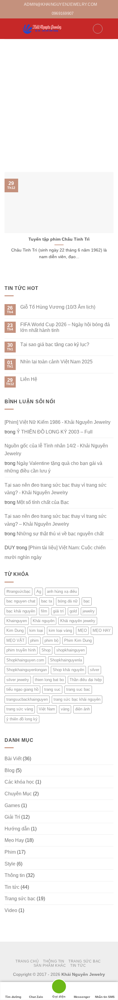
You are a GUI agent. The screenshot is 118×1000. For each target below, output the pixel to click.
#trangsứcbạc (18, 591)
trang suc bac (78, 689)
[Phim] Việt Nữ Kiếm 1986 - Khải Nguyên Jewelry (57, 422)
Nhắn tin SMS (105, 996)
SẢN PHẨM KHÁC (50, 965)
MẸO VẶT (15, 640)
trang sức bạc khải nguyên (77, 699)
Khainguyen (16, 621)
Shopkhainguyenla (66, 660)
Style (10, 863)
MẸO (82, 630)
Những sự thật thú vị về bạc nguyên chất (60, 533)
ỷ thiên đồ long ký (22, 719)
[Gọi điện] (59, 987)
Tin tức (12, 887)
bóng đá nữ (68, 601)
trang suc (52, 689)
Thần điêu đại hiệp (86, 679)
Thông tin (15, 875)
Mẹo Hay (14, 840)
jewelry (89, 611)
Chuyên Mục (18, 793)
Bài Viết (13, 758)
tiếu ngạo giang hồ (22, 689)
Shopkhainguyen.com (25, 660)
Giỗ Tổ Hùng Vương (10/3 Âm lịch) (57, 307)
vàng (65, 709)
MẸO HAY (102, 630)
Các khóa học (19, 781)
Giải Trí (12, 817)
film (44, 611)
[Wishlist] (98, 29)
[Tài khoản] (85, 28)
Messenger (82, 996)
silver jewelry (17, 679)
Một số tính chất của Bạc (43, 502)
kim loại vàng (60, 630)
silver (94, 669)
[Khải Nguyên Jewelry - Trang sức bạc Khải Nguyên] (42, 28)
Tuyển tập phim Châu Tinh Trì (59, 239)
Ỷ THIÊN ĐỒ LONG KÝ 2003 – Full (55, 431)
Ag (38, 591)
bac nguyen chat (20, 601)
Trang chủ (27, 961)
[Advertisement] (59, 101)
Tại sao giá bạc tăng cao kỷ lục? (54, 344)
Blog (10, 770)
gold (73, 611)
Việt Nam (47, 709)
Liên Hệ (28, 379)
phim (34, 640)
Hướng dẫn (17, 828)
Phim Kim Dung (78, 640)
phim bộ (51, 640)
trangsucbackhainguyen (27, 699)
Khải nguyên (43, 621)
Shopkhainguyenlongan (26, 669)
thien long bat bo (49, 679)
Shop (46, 650)
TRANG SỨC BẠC (84, 961)
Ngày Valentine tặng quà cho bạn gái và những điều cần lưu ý (53, 467)
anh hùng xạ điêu (62, 591)
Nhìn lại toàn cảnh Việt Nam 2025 (56, 361)
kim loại (36, 630)
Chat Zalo (36, 996)
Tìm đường (13, 996)
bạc (87, 601)
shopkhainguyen (70, 650)
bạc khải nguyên (20, 611)
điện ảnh (82, 709)
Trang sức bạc (20, 898)
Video (11, 910)
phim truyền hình (21, 650)
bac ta (46, 601)
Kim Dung (15, 630)
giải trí (58, 611)
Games (12, 805)
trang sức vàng (19, 709)
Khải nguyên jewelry (77, 621)
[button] (8, 28)
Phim (10, 852)
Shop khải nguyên (68, 669)
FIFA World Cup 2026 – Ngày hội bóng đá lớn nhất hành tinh (65, 327)
